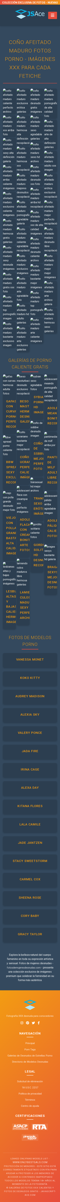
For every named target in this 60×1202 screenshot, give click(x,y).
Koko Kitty (30, 678)
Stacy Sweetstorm (30, 861)
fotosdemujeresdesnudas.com (24, 967)
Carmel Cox (30, 879)
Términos (30, 1099)
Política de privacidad (30, 1093)
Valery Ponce (30, 733)
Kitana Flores (30, 806)
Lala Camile (30, 824)
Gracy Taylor (30, 934)
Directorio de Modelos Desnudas (30, 1061)
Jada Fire (30, 751)
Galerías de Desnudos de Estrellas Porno (30, 1055)
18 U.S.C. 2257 (30, 1087)
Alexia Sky (30, 714)
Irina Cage (30, 769)
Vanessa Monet (30, 659)
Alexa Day (30, 788)
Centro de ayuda (30, 1105)
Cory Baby (30, 916)
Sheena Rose (30, 898)
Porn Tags (30, 1049)
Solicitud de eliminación (30, 1081)
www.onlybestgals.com (30, 1162)
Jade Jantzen (30, 843)
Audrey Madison (30, 696)
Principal (30, 1043)
